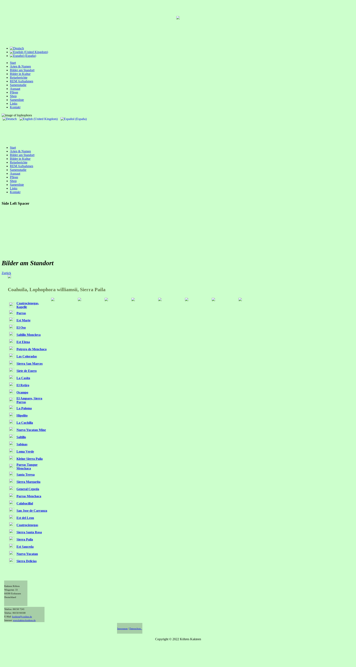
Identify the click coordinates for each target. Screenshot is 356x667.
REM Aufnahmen (21, 81)
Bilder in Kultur (20, 74)
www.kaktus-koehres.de (24, 620)
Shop (13, 96)
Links (13, 103)
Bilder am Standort (22, 70)
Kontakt (15, 107)
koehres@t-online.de (22, 617)
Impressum (122, 628)
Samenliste (17, 100)
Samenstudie (18, 85)
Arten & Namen (20, 66)
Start (13, 62)
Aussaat (15, 88)
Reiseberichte (18, 77)
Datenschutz (135, 628)
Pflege (14, 92)
